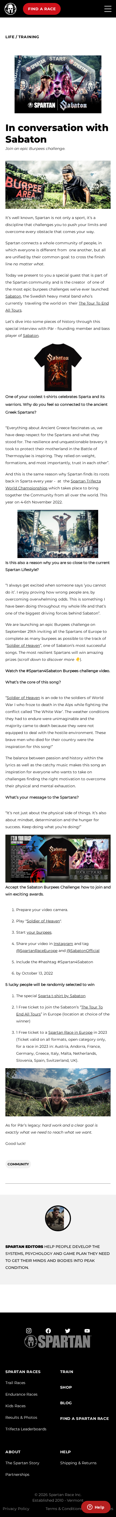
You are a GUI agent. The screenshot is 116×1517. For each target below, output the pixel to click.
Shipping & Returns (78, 1462)
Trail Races (15, 1382)
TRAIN (66, 1372)
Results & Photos (21, 1417)
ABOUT (13, 1452)
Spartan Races (22, 1372)
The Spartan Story (22, 1462)
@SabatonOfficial (83, 950)
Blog (66, 1403)
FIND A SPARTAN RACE (84, 1418)
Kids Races (15, 1405)
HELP (65, 1452)
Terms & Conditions (64, 1508)
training (28, 37)
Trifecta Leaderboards (25, 1429)
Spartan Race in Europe (70, 1032)
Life (9, 37)
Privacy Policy (16, 1508)
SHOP (66, 1387)
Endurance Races (21, 1394)
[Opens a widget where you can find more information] (96, 1507)
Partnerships (17, 1474)
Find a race (42, 8)
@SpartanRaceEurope (36, 950)
